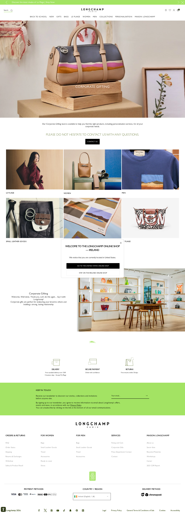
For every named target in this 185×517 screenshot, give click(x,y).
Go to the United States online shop (93, 266)
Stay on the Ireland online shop (93, 273)
